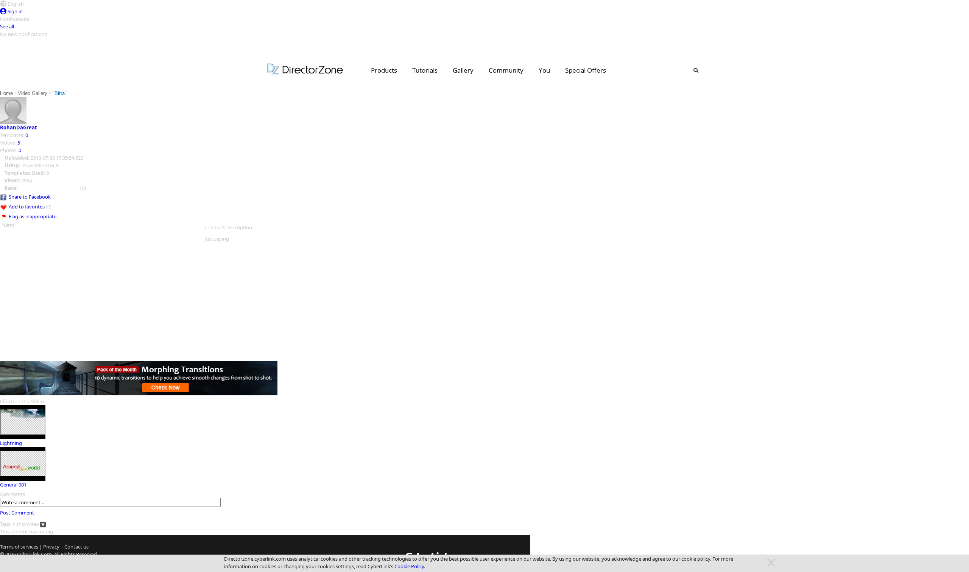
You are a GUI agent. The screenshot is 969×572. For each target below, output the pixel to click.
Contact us (76, 546)
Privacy (51, 546)
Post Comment (17, 512)
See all (7, 26)
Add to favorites (27, 206)
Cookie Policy (409, 566)
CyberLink (28, 554)
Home (6, 93)
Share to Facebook (30, 196)
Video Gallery (32, 93)
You (544, 70)
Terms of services (19, 546)
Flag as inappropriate (32, 216)
